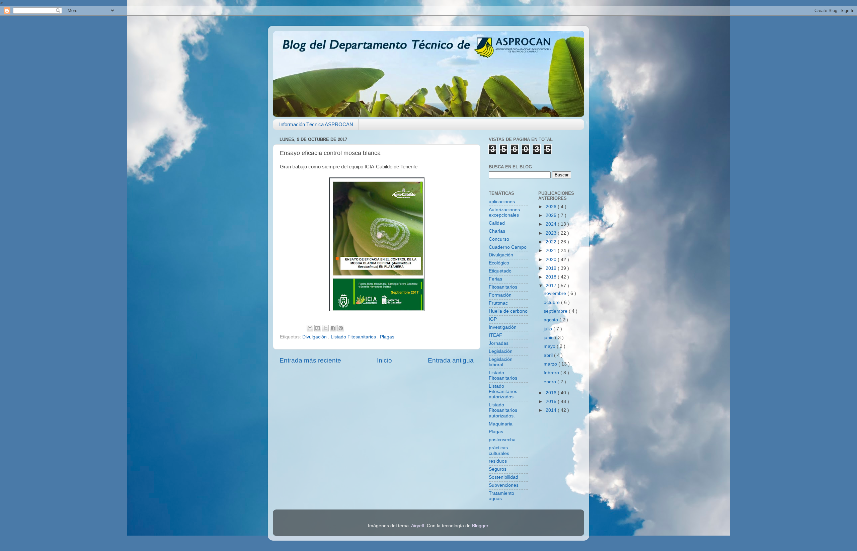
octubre (552, 302)
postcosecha (502, 439)
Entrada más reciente (310, 360)
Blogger (480, 525)
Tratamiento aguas (501, 496)
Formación (500, 295)
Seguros (498, 469)
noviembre (555, 293)
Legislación (501, 351)
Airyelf (417, 525)
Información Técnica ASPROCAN (316, 124)
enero (550, 381)
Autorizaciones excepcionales (504, 212)
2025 (552, 215)
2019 (552, 268)
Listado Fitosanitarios (354, 336)
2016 (552, 392)
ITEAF (495, 335)
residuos (498, 461)
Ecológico (499, 262)
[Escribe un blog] (317, 328)
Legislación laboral (501, 362)
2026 (552, 206)
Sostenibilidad (503, 477)
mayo (550, 346)
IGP (493, 319)
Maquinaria (501, 423)
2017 (552, 285)
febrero (552, 372)
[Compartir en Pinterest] (340, 328)
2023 (552, 233)
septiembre (556, 311)
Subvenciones (504, 485)
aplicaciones (502, 201)
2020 (552, 259)
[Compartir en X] (325, 328)
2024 (552, 224)
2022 (552, 241)
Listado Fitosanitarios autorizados (503, 391)
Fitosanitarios (503, 287)
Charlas (497, 231)
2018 (552, 277)
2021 (552, 250)
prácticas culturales (499, 450)
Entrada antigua (451, 360)
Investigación (503, 327)
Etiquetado (500, 270)
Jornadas (499, 343)
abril (549, 355)
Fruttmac (498, 303)
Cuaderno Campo (508, 247)
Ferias (495, 279)
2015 (552, 401)
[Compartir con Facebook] (333, 328)
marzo (551, 364)
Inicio (384, 360)
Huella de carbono (508, 311)
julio (548, 328)
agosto (551, 319)
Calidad (497, 223)
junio (549, 337)
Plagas (387, 336)
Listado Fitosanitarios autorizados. (503, 410)
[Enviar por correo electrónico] (310, 328)
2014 (552, 410)
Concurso (499, 239)
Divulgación (315, 336)
